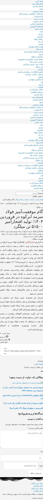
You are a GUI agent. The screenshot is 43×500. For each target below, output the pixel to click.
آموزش (40, 69)
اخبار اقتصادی (38, 486)
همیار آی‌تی (39, 1)
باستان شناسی (38, 6)
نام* (41, 452)
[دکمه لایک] (42, 371)
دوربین (40, 34)
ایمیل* (40, 466)
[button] (21, 190)
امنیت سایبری (38, 21)
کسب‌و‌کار (39, 49)
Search (40, 193)
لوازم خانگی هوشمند (36, 47)
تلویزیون (40, 37)
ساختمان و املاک (37, 57)
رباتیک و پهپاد (38, 39)
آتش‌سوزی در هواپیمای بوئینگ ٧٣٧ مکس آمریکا (26, 408)
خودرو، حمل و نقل (36, 62)
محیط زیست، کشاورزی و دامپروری (30, 59)
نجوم (41, 9)
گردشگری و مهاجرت (35, 79)
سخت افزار (39, 29)
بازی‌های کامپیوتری (36, 26)
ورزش (40, 84)
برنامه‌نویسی (38, 16)
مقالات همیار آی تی (36, 90)
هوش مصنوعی (38, 11)
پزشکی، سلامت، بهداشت (34, 74)
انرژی (41, 54)
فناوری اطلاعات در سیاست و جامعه (30, 72)
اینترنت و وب (38, 19)
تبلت (41, 31)
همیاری (40, 87)
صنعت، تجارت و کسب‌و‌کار (24, 199)
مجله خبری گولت (37, 483)
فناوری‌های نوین (37, 4)
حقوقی (40, 77)
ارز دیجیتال (39, 67)
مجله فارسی (38, 95)
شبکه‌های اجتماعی (36, 24)
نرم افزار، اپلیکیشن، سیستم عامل (31, 14)
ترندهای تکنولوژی (37, 92)
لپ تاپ (40, 42)
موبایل (40, 44)
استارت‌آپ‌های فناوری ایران (33, 52)
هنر (42, 82)
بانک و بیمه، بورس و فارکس (33, 64)
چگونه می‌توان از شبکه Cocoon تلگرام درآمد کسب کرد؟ (23, 403)
